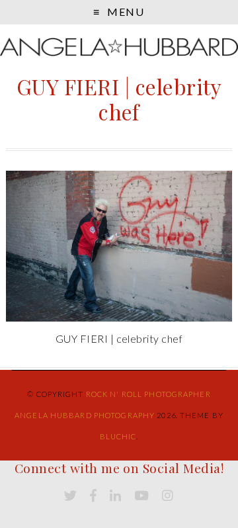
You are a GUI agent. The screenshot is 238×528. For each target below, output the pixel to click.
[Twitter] (70, 496)
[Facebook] (93, 496)
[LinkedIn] (115, 496)
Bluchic (118, 436)
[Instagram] (167, 496)
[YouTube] (141, 496)
